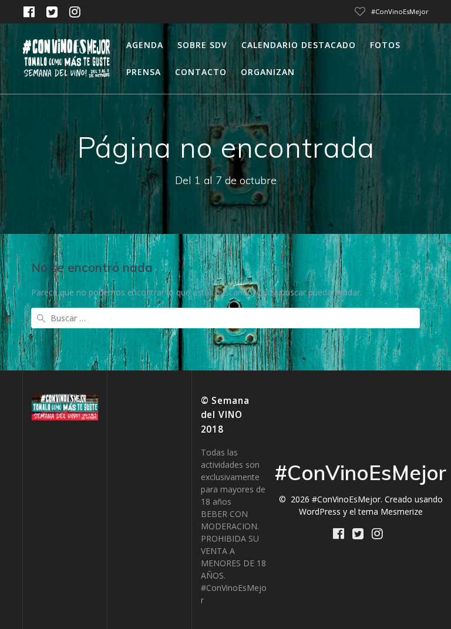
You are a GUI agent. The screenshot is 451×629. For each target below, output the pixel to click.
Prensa (143, 71)
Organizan (268, 71)
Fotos (385, 44)
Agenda (144, 44)
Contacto (201, 71)
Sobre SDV (202, 44)
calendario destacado (298, 44)
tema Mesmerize (390, 511)
